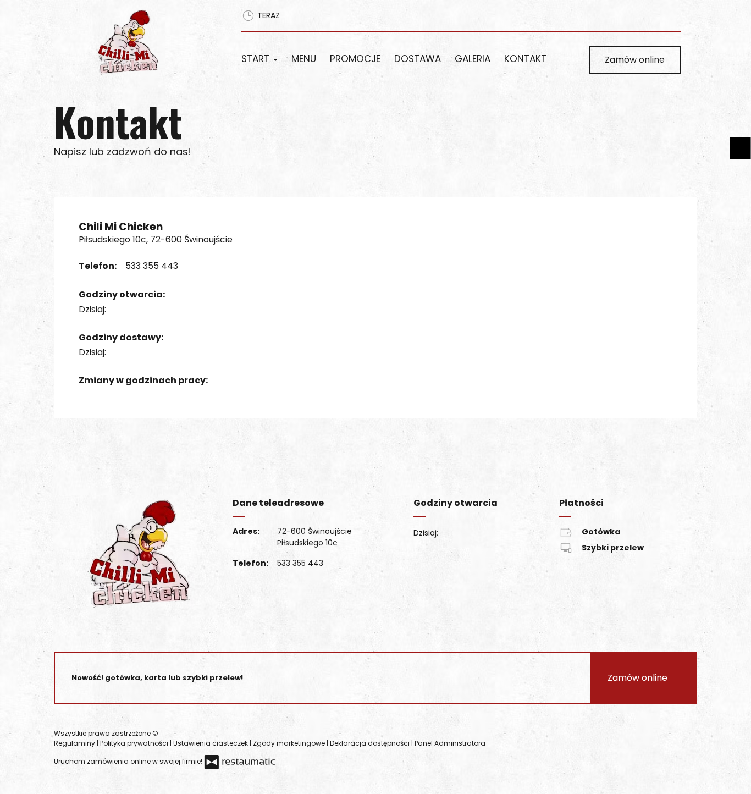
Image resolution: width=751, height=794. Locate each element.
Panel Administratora (450, 743)
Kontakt (525, 58)
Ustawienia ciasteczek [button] (211, 743)
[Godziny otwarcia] (139, 309)
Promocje (355, 58)
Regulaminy (75, 743)
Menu (303, 58)
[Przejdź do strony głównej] (154, 42)
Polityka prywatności (135, 743)
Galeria (472, 58)
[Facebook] (503, 738)
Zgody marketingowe (290, 743)
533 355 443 (151, 266)
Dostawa (417, 58)
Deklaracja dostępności (370, 743)
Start (256, 58)
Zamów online (635, 59)
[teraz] (123, 309)
